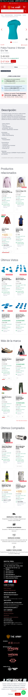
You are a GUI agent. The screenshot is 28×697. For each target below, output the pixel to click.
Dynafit (2, 44)
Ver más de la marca (21, 420)
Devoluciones (6, 615)
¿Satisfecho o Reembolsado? (10, 590)
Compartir (25, 45)
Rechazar (10, 694)
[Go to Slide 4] (15, 42)
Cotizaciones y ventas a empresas (11, 617)
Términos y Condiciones (9, 613)
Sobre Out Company (8, 611)
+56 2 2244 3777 (14, 3)
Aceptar (18, 694)
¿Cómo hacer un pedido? (9, 586)
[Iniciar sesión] (19, 6)
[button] (14, 29)
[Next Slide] (26, 29)
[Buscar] (25, 10)
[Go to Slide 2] (12, 42)
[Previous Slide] (1, 29)
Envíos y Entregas (7, 588)
